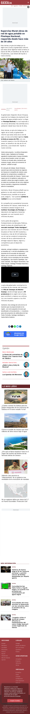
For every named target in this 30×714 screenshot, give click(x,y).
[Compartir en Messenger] (17, 326)
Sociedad (4, 647)
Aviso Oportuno (20, 680)
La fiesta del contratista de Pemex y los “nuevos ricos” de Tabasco (12, 356)
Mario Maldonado (8, 352)
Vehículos (18, 663)
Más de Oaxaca (6, 657)
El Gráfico (18, 672)
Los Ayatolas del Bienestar (12, 374)
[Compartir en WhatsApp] (15, 326)
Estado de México (21, 645)
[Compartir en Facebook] (9, 326)
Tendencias (5, 655)
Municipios (4, 649)
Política (4, 651)
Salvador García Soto (9, 362)
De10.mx (18, 682)
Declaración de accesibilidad (15, 703)
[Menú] (28, 2)
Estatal (3, 109)
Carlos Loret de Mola (9, 372)
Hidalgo (18, 643)
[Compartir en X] (12, 326)
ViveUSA (18, 676)
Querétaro (18, 649)
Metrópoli (4, 645)
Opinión (5, 348)
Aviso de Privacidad (15, 696)
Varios (17, 665)
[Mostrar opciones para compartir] (28, 7)
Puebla (17, 651)
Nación (3, 653)
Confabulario (19, 678)
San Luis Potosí (20, 647)
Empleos (18, 661)
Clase (17, 674)
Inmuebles (18, 659)
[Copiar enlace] (20, 326)
